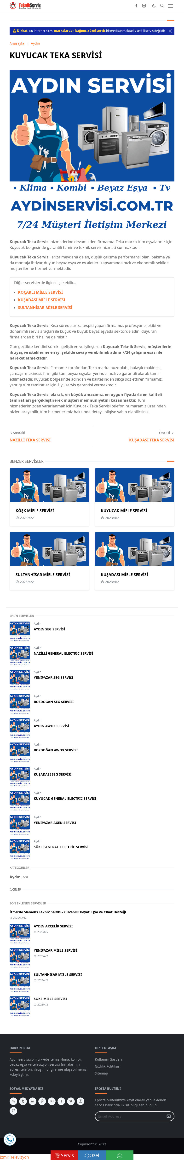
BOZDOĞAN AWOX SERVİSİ (56, 750)
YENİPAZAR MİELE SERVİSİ (55, 950)
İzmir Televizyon (14, 1157)
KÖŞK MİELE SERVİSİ (35, 510)
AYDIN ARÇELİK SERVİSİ (53, 926)
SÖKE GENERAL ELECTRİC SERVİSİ (61, 847)
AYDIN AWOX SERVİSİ (51, 726)
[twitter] (71, 1101)
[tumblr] (23, 1101)
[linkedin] (32, 1101)
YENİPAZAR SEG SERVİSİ (53, 677)
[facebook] (136, 6)
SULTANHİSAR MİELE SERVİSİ (45, 307)
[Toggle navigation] (170, 6)
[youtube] (52, 1101)
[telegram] (13, 1101)
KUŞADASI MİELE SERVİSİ (41, 300)
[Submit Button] (168, 1116)
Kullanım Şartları (108, 1059)
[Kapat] (170, 31)
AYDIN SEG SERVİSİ (49, 629)
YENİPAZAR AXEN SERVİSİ (55, 822)
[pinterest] (42, 1101)
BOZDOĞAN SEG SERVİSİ (54, 701)
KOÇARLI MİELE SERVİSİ (40, 292)
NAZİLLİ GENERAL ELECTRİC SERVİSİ (63, 653)
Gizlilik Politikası (108, 1066)
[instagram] (144, 6)
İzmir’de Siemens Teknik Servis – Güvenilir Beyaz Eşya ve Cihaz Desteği (68, 912)
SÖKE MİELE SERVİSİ (50, 998)
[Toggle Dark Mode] (154, 6)
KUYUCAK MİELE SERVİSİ (124, 510)
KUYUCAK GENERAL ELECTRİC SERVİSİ (65, 798)
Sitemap (101, 1073)
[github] (13, 1111)
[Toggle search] (162, 5)
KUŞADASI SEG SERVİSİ (52, 774)
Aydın (37, 624)
